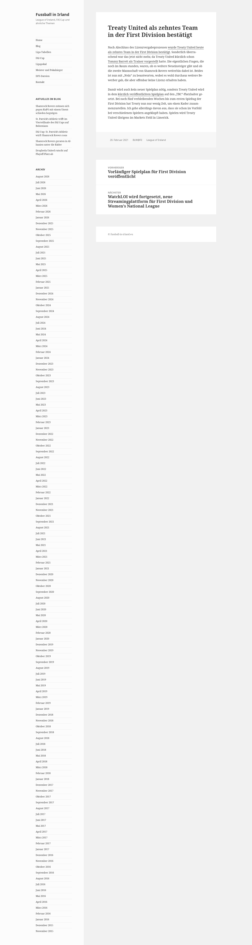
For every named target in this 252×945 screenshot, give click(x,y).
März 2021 (41, 556)
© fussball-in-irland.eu (120, 234)
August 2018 (42, 738)
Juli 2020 (40, 603)
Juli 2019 (40, 673)
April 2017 (41, 831)
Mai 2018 (41, 755)
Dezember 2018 (44, 714)
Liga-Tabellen (43, 52)
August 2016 (42, 878)
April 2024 (41, 340)
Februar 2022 (43, 492)
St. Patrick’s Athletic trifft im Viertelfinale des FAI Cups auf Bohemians (52, 122)
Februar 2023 (43, 422)
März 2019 (41, 697)
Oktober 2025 (43, 235)
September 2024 (45, 311)
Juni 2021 (41, 539)
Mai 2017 (41, 825)
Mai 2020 (41, 615)
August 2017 (42, 808)
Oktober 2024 (43, 305)
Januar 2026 (42, 217)
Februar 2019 (43, 703)
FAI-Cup (40, 58)
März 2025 (41, 276)
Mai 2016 (41, 896)
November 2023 (44, 369)
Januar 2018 (42, 779)
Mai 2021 (41, 545)
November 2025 (44, 229)
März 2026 (41, 205)
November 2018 (44, 720)
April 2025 (41, 270)
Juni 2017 (41, 820)
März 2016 (41, 907)
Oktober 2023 (43, 375)
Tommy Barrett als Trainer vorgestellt (133, 61)
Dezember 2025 (44, 223)
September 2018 (45, 732)
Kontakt (40, 82)
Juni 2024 (41, 328)
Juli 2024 (40, 322)
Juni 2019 (41, 679)
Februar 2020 (43, 632)
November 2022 (44, 439)
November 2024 (44, 299)
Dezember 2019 (44, 644)
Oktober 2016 (43, 866)
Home (39, 40)
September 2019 (45, 662)
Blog (38, 46)
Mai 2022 (41, 474)
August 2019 (42, 667)
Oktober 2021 (43, 515)
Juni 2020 (41, 609)
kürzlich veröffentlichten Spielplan (141, 94)
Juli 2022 (40, 463)
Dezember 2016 (44, 855)
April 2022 (41, 480)
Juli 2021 (40, 533)
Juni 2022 (41, 469)
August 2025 (42, 246)
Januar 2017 (42, 849)
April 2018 (41, 761)
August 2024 (42, 317)
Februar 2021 (43, 562)
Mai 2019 (41, 685)
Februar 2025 (43, 281)
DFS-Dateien (43, 76)
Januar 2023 (42, 428)
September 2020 (45, 591)
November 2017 (44, 790)
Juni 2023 (41, 398)
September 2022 (45, 451)
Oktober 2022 (43, 445)
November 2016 (44, 861)
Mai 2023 (41, 404)
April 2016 (41, 901)
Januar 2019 (42, 708)
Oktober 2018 (43, 726)
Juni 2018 (41, 749)
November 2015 (44, 931)
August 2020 (42, 597)
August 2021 (42, 527)
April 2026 (41, 200)
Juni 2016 (41, 890)
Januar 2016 (42, 919)
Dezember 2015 (44, 925)
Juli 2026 (40, 182)
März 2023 (41, 416)
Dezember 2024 (44, 293)
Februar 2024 (43, 352)
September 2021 (45, 521)
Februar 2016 (43, 913)
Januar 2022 (42, 498)
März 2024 (41, 346)
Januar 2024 (42, 357)
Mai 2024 (41, 334)
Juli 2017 (40, 814)
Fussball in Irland (52, 14)
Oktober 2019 (43, 656)
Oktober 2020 (43, 586)
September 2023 (45, 381)
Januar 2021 (42, 568)
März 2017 (41, 837)
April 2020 (41, 621)
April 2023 (41, 410)
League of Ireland (156, 140)
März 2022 (41, 486)
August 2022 (42, 457)
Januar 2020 (42, 638)
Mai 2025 (41, 264)
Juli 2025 (40, 252)
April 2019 (41, 691)
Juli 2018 (40, 744)
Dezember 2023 (44, 363)
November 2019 (44, 650)
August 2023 (42, 387)
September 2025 (45, 240)
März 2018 (41, 767)
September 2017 (45, 802)
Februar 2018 (43, 773)
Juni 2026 (41, 188)
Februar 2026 (43, 211)
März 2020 (41, 627)
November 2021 (44, 510)
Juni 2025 (41, 258)
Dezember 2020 (44, 574)
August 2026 (42, 176)
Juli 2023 (40, 393)
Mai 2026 (41, 194)
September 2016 (45, 872)
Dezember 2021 (44, 504)
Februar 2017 (43, 843)
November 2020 (44, 580)
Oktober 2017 (43, 796)
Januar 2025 (42, 287)
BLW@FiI (137, 140)
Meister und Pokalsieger (49, 70)
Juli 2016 (40, 884)
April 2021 (41, 550)
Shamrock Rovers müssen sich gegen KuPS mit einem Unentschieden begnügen (52, 109)
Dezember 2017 (44, 784)
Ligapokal (41, 64)
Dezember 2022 (44, 434)
